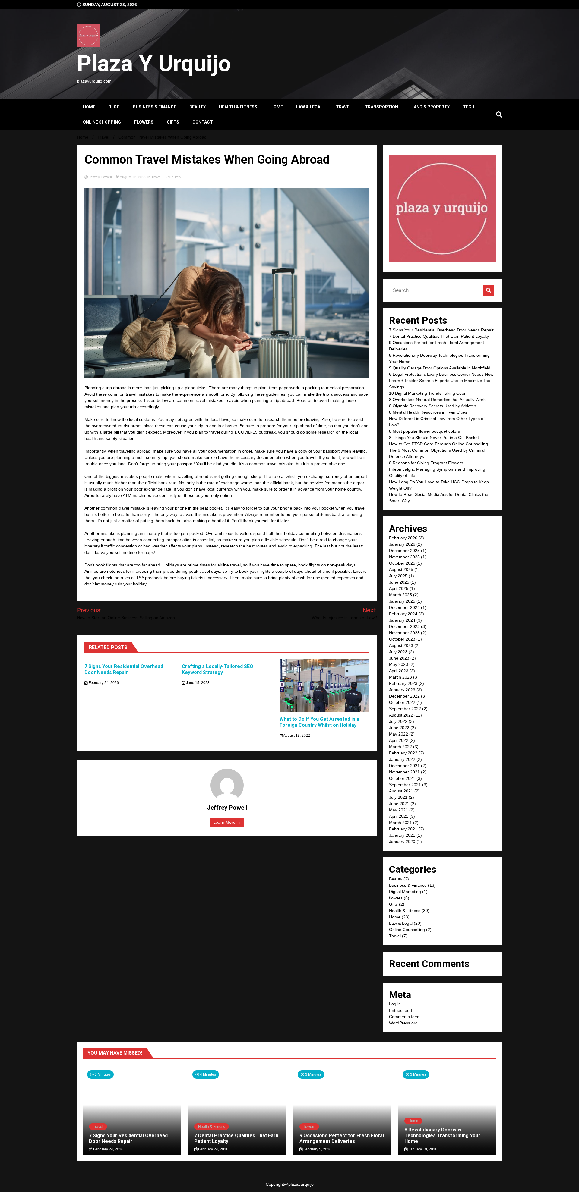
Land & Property (430, 107)
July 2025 (398, 575)
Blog (114, 107)
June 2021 (399, 803)
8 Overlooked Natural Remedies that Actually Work (437, 399)
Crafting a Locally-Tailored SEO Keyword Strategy (217, 669)
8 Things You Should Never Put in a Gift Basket (434, 437)
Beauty (197, 107)
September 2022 (405, 708)
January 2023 (402, 689)
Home (89, 107)
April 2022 (398, 740)
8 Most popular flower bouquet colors (424, 431)
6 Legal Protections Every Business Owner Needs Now (441, 374)
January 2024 (402, 620)
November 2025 (404, 556)
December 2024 (404, 607)
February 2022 (403, 753)
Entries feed (400, 1010)
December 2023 (404, 626)
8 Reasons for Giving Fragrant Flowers (426, 462)
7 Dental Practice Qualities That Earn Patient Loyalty (439, 336)
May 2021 (398, 810)
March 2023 (400, 677)
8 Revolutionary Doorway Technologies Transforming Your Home (442, 1135)
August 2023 (401, 645)
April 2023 (398, 670)
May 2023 (398, 664)
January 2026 (402, 544)
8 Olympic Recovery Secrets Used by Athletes (432, 405)
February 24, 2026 (103, 683)
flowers (143, 122)
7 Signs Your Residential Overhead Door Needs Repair (123, 669)
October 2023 (402, 639)
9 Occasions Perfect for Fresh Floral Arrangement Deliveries (341, 1138)
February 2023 (403, 683)
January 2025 (402, 601)
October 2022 (402, 702)
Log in (395, 1004)
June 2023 (399, 658)
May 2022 (398, 734)
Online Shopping (102, 122)
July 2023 (398, 651)
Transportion (381, 107)
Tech (468, 107)
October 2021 (402, 778)
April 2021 (398, 816)
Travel (344, 107)
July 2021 (398, 797)
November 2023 (404, 632)
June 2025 (399, 582)
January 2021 (402, 835)
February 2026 (403, 537)
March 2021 (400, 822)
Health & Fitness (238, 107)
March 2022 (400, 746)
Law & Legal (309, 107)
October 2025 (402, 563)
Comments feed (404, 1016)
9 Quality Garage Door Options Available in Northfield (439, 367)
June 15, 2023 (197, 683)
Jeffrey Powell (100, 177)
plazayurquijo (301, 1184)
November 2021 (404, 772)
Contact (202, 122)
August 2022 (401, 715)
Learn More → (227, 822)
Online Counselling (407, 929)
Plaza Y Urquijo (154, 63)
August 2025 (401, 569)
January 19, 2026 (422, 1149)
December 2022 (404, 696)
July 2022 (398, 721)
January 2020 (402, 841)
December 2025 (404, 550)
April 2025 (398, 588)
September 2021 (405, 784)
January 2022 (402, 759)
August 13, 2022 (133, 177)
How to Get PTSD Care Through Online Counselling (438, 443)
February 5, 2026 (316, 1149)
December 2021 (404, 765)
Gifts (173, 122)
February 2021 (403, 829)
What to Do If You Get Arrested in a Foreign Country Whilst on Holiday (319, 722)
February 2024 (403, 613)
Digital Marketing (405, 891)
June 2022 (399, 727)
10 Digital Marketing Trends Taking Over (427, 393)
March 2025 (400, 594)
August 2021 (401, 791)
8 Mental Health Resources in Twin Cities (428, 412)
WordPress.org (403, 1023)
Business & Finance (154, 107)
